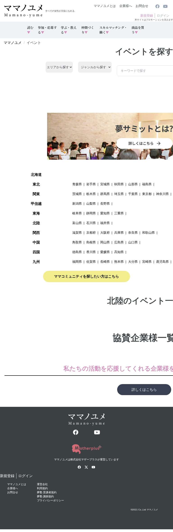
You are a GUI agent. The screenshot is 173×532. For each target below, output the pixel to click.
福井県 (105, 223)
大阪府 (105, 232)
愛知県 (105, 213)
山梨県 (91, 203)
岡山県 (105, 242)
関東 (36, 194)
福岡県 (77, 261)
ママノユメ (13, 43)
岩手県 (91, 184)
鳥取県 (77, 242)
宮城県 (105, 184)
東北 (36, 184)
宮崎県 (147, 261)
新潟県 (77, 203)
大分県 (133, 261)
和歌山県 (148, 232)
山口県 (133, 242)
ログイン (163, 15)
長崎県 (105, 261)
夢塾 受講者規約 (47, 492)
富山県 (77, 223)
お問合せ (142, 6)
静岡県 (91, 213)
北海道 (36, 175)
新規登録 (146, 15)
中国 (36, 242)
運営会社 (42, 484)
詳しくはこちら (144, 390)
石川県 (91, 223)
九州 (36, 262)
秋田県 (119, 184)
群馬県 (105, 194)
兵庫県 (119, 232)
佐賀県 (91, 261)
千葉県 (133, 194)
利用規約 (42, 488)
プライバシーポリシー (50, 500)
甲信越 (36, 204)
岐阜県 (77, 213)
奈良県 (133, 232)
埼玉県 (119, 194)
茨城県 (77, 194)
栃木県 (91, 194)
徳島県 (77, 252)
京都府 (91, 232)
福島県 (147, 184)
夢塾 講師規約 (45, 496)
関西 (36, 233)
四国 (36, 252)
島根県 (91, 242)
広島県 (119, 242)
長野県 (105, 203)
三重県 (119, 213)
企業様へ (125, 6)
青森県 (77, 184)
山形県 (133, 184)
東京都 (147, 194)
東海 (36, 213)
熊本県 (119, 261)
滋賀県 (77, 232)
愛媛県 (105, 252)
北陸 (36, 223)
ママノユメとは (105, 6)
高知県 (119, 252)
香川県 (91, 252)
